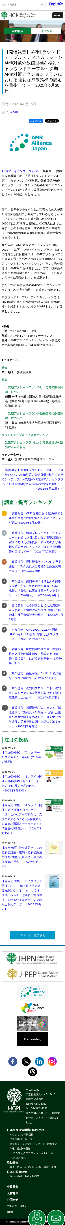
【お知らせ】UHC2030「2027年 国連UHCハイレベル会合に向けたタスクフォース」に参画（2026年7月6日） (35, 634)
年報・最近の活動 (20, 1148)
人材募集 (12, 1193)
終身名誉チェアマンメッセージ (27, 1144)
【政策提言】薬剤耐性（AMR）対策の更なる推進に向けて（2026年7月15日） (35, 676)
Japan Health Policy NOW (24, 1176)
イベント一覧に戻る (33, 935)
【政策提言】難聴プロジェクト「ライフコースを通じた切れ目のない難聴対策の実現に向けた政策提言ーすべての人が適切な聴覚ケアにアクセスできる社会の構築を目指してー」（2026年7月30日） (35, 542)
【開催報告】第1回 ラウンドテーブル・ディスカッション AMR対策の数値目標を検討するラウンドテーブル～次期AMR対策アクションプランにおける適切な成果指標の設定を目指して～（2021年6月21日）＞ (32, 479)
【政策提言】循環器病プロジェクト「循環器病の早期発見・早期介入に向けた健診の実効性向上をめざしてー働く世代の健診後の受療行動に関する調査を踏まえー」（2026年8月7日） (35, 717)
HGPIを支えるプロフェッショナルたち (31, 1153)
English (54, 4)
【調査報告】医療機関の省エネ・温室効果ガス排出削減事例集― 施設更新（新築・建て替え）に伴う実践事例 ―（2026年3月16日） (35, 656)
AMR (14, 112)
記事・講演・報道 (46, 1167)
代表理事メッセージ (21, 1139)
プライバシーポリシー (18, 1206)
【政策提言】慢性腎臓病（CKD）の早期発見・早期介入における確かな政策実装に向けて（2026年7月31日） (35, 566)
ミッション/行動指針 (21, 1134)
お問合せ (12, 1199)
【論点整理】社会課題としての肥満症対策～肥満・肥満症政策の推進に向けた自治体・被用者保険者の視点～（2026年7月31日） (36, 612)
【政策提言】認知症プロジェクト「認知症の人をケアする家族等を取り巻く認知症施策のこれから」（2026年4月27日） (35, 693)
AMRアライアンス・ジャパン (21, 171)
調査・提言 (16, 1167)
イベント (29, 1167)
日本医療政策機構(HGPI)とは (25, 1130)
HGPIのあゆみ (18, 1158)
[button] (57, 15)
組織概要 (52, 1144)
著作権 (10, 1212)
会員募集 (12, 1186)
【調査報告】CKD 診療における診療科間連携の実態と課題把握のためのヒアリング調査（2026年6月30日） (35, 518)
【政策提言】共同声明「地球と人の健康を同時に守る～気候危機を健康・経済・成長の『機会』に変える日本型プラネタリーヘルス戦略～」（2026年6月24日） (35, 588)
